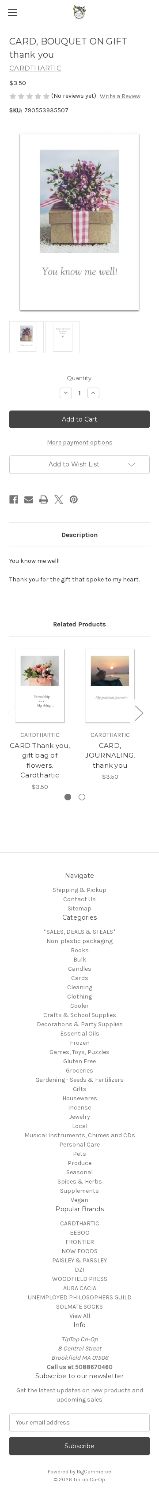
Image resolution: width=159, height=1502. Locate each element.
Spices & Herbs (79, 1181)
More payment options (80, 442)
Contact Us (79, 899)
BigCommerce (94, 1472)
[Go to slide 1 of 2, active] (67, 797)
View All (79, 1316)
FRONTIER (79, 1242)
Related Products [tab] (79, 624)
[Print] (43, 499)
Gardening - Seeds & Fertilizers (79, 1080)
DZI (79, 1269)
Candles (79, 969)
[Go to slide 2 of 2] (82, 797)
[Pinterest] (73, 499)
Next (139, 712)
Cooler (79, 1006)
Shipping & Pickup (79, 890)
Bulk (79, 959)
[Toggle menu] (12, 12)
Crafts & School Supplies (79, 1015)
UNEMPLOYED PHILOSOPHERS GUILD (80, 1297)
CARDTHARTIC (79, 1223)
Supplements (79, 1191)
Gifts (80, 1089)
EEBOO (80, 1232)
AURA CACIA (79, 1288)
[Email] (28, 499)
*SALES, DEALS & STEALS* (79, 932)
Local (79, 1126)
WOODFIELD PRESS (79, 1279)
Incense (79, 1107)
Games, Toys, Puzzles (79, 1052)
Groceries (79, 1070)
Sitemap (79, 908)
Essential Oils (79, 1033)
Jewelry (79, 1117)
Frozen (80, 1043)
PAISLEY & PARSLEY (79, 1260)
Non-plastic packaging (79, 941)
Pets (79, 1154)
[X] (58, 499)
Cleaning (79, 987)
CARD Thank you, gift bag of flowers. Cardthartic (40, 760)
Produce (79, 1163)
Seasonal (79, 1172)
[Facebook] (13, 499)
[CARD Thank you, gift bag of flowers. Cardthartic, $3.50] (40, 685)
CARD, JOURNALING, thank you (110, 755)
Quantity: (80, 377)
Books (80, 950)
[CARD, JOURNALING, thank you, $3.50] (110, 685)
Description (79, 535)
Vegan (79, 1200)
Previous (11, 712)
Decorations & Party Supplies (80, 1024)
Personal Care (79, 1144)
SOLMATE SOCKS (79, 1306)
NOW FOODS (79, 1251)
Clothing (79, 996)
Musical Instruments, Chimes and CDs (79, 1135)
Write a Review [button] (120, 96)
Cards (79, 978)
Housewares (79, 1098)
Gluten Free (79, 1061)
